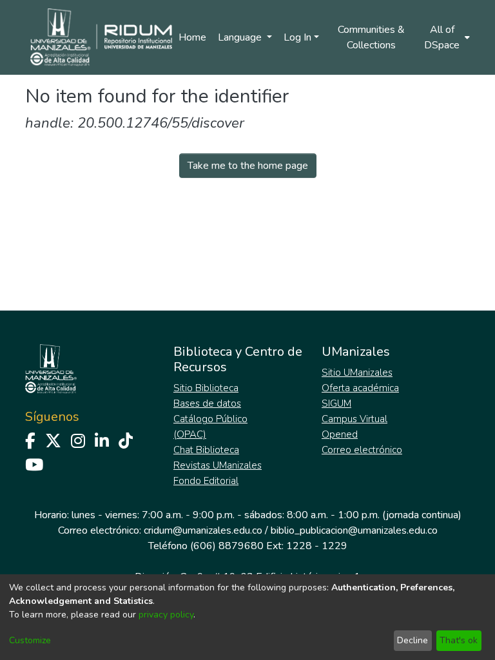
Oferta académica (360, 388)
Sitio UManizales (357, 372)
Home (192, 37)
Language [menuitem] (241, 37)
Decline (412, 640)
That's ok (459, 640)
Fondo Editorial (205, 480)
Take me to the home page (248, 166)
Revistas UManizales (217, 465)
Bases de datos (207, 403)
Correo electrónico (362, 449)
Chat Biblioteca (206, 449)
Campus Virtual (354, 418)
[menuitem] (446, 37)
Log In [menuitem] (297, 37)
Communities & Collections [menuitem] (371, 37)
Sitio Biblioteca (205, 388)
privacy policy (166, 614)
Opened (340, 434)
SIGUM (336, 403)
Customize (30, 640)
